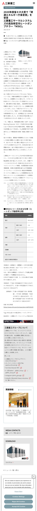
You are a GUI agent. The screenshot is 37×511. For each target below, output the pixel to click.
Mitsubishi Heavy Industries (19, 378)
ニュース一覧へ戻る (12, 470)
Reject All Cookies (18, 501)
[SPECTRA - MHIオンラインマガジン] (18, 320)
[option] (19, 404)
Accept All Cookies (18, 506)
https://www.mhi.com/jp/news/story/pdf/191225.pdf (20, 307)
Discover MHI (15, 368)
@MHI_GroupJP (10, 373)
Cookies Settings (19, 496)
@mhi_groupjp (16, 375)
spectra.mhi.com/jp (11, 365)
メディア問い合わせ (15, 433)
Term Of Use (9, 462)
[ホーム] (8, 3)
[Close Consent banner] (33, 476)
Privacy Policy (18, 491)
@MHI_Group (19, 370)
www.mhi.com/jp (10, 361)
